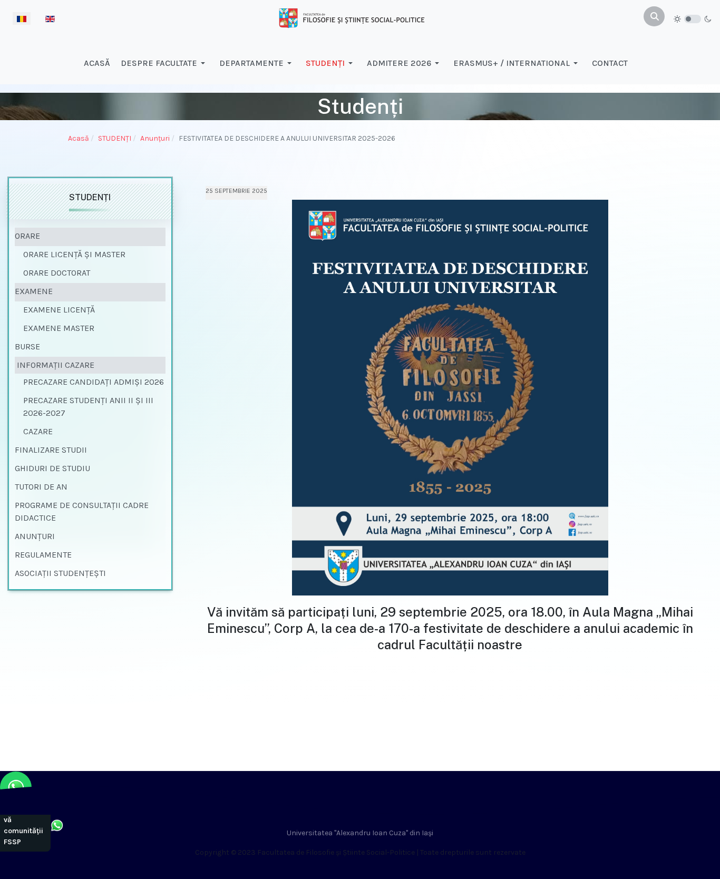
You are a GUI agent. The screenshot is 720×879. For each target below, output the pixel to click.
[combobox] (654, 16)
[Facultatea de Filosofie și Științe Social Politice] (351, 17)
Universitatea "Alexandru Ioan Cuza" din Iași (360, 832)
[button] (164, 63)
